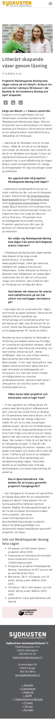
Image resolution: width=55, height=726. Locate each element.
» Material (27, 692)
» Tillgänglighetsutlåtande (27, 699)
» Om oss (27, 706)
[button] (50, 3)
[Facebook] (6, 102)
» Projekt (27, 702)
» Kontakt (27, 709)
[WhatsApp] (20, 102)
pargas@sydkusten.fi (27, 675)
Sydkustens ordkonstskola (24, 203)
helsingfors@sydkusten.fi (27, 657)
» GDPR (27, 695)
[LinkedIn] (13, 102)
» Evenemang (27, 688)
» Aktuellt (27, 685)
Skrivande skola (40, 199)
